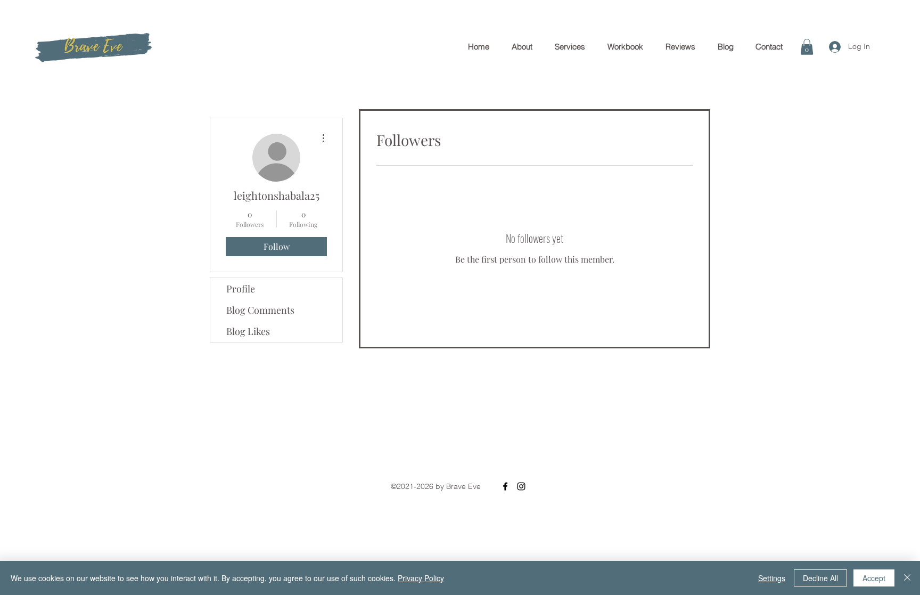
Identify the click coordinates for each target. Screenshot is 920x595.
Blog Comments (260, 310)
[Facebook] (505, 486)
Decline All (820, 578)
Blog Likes (248, 331)
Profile (240, 288)
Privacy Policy (421, 578)
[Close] (907, 577)
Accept (873, 578)
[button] (807, 47)
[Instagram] (521, 486)
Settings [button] (771, 578)
